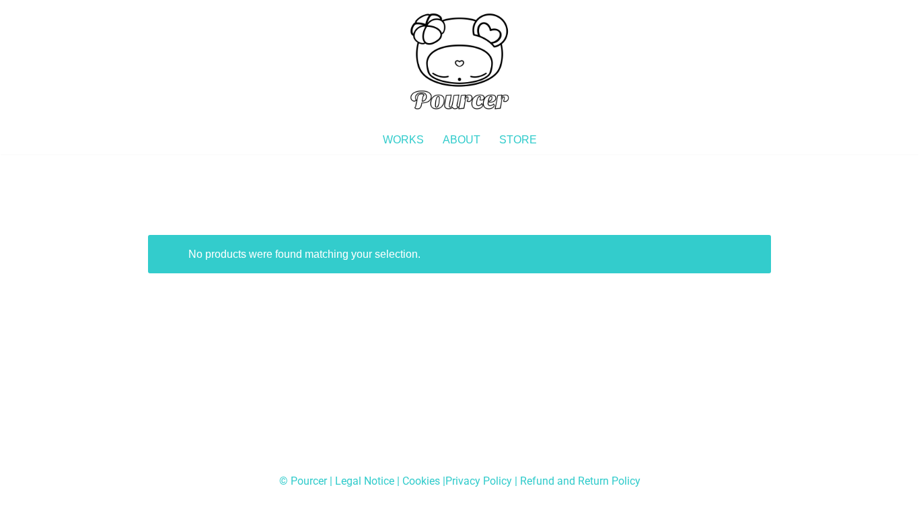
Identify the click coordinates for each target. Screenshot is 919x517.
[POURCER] (459, 62)
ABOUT (461, 139)
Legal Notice (364, 481)
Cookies (421, 481)
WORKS (403, 139)
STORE (518, 139)
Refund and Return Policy (580, 481)
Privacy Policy (478, 481)
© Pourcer (303, 481)
